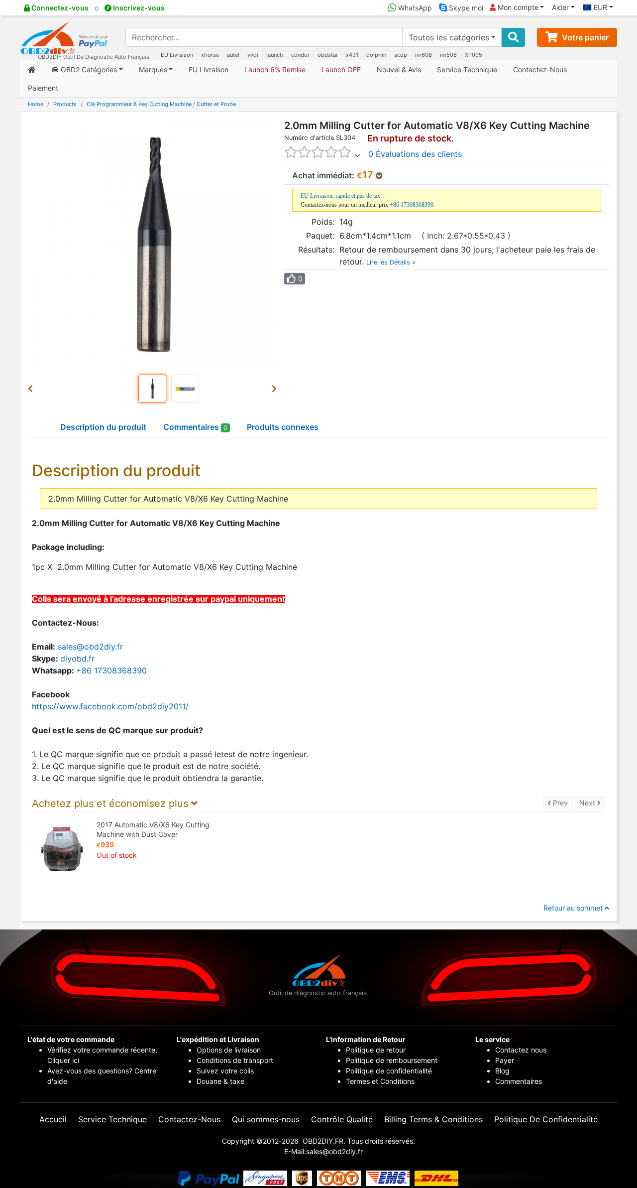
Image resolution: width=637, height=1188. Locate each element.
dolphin (376, 54)
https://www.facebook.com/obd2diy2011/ (110, 706)
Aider (560, 7)
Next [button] (592, 802)
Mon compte (517, 7)
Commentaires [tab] (195, 427)
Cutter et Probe (216, 104)
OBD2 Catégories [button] (88, 69)
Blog (502, 1070)
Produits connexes (282, 427)
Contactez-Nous (540, 69)
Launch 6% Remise (275, 69)
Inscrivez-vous (138, 7)
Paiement (43, 88)
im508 (448, 54)
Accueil (53, 1119)
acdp (400, 54)
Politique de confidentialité (389, 1070)
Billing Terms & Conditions (433, 1119)
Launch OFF (341, 69)
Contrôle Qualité (342, 1119)
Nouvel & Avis (399, 69)
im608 (423, 54)
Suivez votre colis (225, 1070)
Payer (504, 1060)
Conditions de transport (235, 1060)
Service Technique (467, 69)
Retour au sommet (574, 908)
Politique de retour (376, 1050)
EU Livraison (177, 54)
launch (274, 54)
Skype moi (465, 7)
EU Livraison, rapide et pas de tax (340, 195)
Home (35, 104)
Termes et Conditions (380, 1081)
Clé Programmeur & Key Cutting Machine (139, 104)
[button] (32, 389)
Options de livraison (229, 1050)
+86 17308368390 (411, 204)
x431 (352, 54)
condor (300, 54)
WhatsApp (414, 7)
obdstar (328, 54)
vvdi (252, 54)
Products (65, 104)
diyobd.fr (77, 658)
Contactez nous (521, 1050)
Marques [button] (153, 69)
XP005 (473, 54)
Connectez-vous (59, 7)
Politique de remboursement (391, 1060)
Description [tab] (103, 427)
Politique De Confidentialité (546, 1119)
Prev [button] (561, 802)
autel (233, 54)
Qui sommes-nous (266, 1119)
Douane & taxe (220, 1081)
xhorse (210, 54)
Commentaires (518, 1081)
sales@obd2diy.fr (90, 647)
